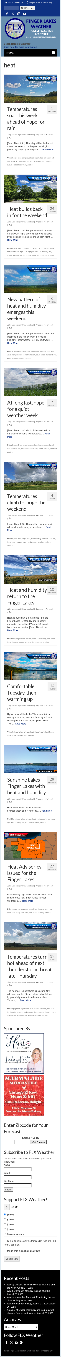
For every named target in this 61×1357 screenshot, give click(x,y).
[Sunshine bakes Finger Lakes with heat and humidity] (30, 759)
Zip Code (9, 1181)
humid (9, 542)
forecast (47, 158)
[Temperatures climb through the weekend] (30, 476)
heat (52, 158)
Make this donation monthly (23, 1251)
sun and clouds (25, 255)
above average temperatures (19, 351)
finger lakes (39, 158)
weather (30, 165)
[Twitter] (13, 13)
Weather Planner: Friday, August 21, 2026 (28, 1303)
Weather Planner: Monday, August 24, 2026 (28, 1290)
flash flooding (36, 539)
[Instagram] (19, 13)
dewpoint (24, 909)
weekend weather (24, 358)
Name (7, 1164)
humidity (45, 252)
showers (38, 161)
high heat (23, 252)
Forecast (49, 134)
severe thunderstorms (25, 1012)
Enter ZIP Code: (30, 1137)
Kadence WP (48, 1351)
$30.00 (10, 1219)
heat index (11, 161)
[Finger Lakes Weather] (30, 28)
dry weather (34, 248)
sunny (34, 255)
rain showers (18, 735)
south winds (40, 355)
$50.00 (10, 1214)
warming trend (38, 448)
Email (7, 1172)
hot (28, 161)
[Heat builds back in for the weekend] (30, 189)
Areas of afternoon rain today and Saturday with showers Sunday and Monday (30, 1311)
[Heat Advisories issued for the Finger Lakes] (30, 846)
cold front (17, 158)
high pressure (21, 161)
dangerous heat (28, 158)
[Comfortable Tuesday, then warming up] (30, 666)
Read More (47, 149)
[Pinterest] (21, 1342)
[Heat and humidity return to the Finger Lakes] (30, 569)
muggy (32, 161)
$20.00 (10, 1224)
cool (15, 445)
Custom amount (15, 1234)
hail (48, 1009)
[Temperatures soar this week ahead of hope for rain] (30, 89)
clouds (11, 158)
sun (43, 161)
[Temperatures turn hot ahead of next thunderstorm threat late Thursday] (30, 936)
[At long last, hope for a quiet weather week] (30, 382)
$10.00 (10, 1229)
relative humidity (13, 255)
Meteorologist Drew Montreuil (23, 134)
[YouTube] (25, 13)
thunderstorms (42, 255)
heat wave (24, 912)
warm (24, 165)
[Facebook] (7, 13)
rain (50, 252)
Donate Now (12, 1258)
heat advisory (41, 639)
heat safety (16, 912)
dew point (25, 248)
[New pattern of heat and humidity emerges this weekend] (30, 279)
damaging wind (14, 1009)
